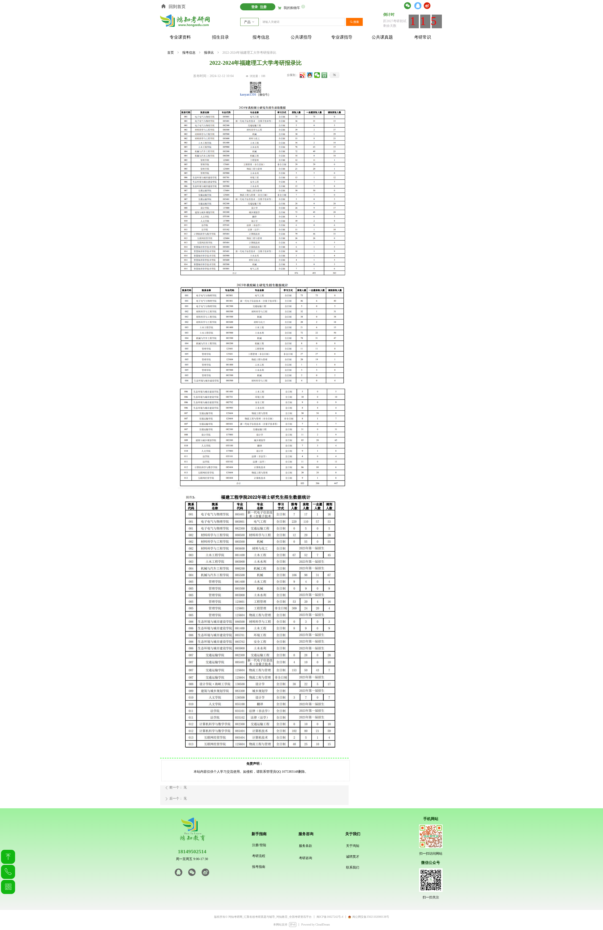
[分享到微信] (317, 75)
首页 (170, 52)
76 (334, 75)
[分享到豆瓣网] (324, 75)
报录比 (209, 52)
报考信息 (189, 52)
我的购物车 (292, 8)
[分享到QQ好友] (310, 75)
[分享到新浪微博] (303, 75)
